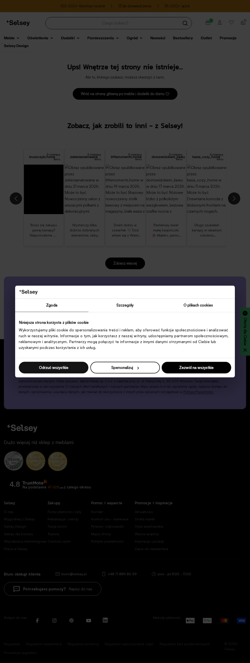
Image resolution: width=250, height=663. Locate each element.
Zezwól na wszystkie (196, 367)
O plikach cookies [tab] (198, 305)
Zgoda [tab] (51, 305)
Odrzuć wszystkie (53, 367)
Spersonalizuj (122, 367)
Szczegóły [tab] (125, 305)
